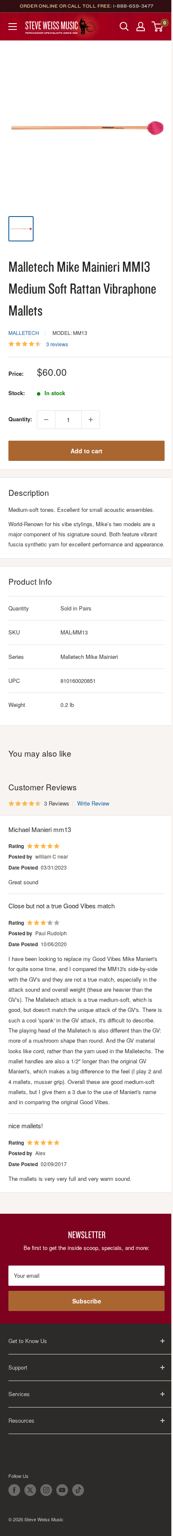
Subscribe (86, 1301)
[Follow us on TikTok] (78, 1490)
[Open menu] (12, 26)
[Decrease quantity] (46, 419)
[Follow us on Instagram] (46, 1490)
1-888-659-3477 (133, 6)
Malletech (23, 332)
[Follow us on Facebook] (14, 1490)
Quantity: (20, 419)
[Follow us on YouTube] (62, 1490)
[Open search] (124, 26)
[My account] (140, 26)
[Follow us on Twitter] (30, 1490)
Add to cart (86, 451)
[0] (157, 26)
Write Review (93, 803)
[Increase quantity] (91, 419)
